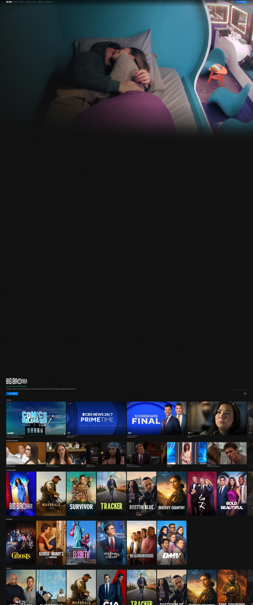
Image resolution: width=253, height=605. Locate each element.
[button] (36, 420)
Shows (15, 1)
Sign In (232, 1)
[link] (241, 2)
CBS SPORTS (28, 1)
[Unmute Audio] (245, 393)
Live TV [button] (34, 1)
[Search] (52, 1)
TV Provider (47, 1)
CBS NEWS (21, 1)
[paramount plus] (9, 2)
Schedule (40, 1)
